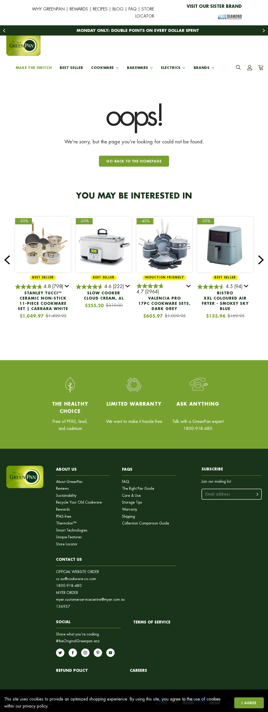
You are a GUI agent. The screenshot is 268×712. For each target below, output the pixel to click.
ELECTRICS (171, 68)
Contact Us (69, 559)
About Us (66, 469)
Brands (202, 68)
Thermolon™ (66, 523)
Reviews (62, 489)
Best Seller (71, 68)
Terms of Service (151, 622)
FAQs (127, 469)
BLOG (118, 9)
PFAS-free (63, 516)
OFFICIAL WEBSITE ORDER (77, 572)
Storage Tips (132, 502)
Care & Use (131, 496)
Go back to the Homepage (133, 161)
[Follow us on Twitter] (60, 653)
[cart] (260, 67)
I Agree (249, 702)
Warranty (129, 509)
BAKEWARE (137, 68)
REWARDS (79, 9)
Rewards (63, 509)
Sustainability (66, 496)
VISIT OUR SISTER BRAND (214, 6)
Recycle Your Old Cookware (79, 502)
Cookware (102, 68)
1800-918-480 (69, 586)
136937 (63, 607)
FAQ (133, 9)
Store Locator (66, 544)
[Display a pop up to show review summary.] (67, 287)
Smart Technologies (71, 530)
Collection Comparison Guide (145, 523)
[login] (249, 67)
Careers (138, 670)
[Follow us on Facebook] (73, 653)
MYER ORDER (67, 593)
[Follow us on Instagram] (85, 653)
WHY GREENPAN (48, 9)
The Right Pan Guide (138, 489)
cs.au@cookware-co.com (76, 579)
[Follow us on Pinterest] (98, 653)
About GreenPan (69, 482)
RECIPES (100, 9)
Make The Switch (34, 68)
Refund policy (72, 670)
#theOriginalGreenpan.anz (78, 641)
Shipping (128, 516)
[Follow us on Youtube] (110, 653)
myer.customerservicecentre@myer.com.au (90, 600)
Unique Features (69, 537)
